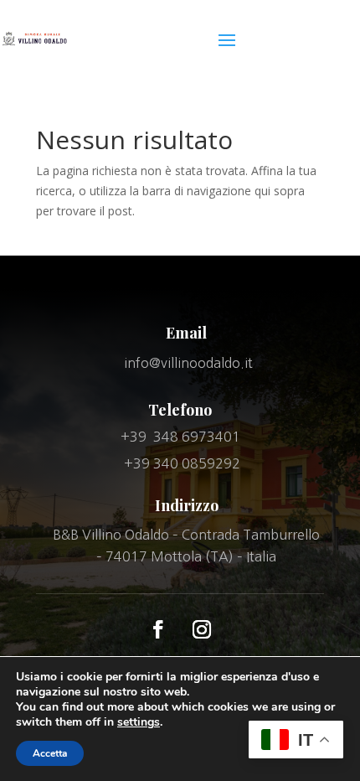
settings (138, 722)
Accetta (50, 753)
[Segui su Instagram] (201, 629)
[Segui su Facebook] (158, 629)
